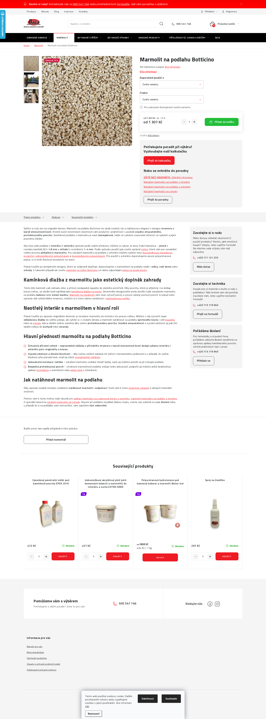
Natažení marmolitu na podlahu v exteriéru (167, 187)
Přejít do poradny (157, 199)
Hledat (161, 24)
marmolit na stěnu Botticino (82, 270)
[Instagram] (217, 604)
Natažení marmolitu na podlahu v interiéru (167, 182)
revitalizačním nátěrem (87, 357)
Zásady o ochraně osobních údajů (43, 664)
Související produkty (83, 217)
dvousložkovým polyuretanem (88, 256)
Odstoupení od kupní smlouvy (41, 669)
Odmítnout (148, 698)
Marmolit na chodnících (82, 295)
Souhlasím (171, 698)
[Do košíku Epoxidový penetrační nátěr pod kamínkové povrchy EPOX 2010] (63, 556)
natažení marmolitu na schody (63, 402)
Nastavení (93, 713)
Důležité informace (168, 177)
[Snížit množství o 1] (184, 122)
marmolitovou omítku (118, 298)
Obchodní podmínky (37, 658)
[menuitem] (38, 37)
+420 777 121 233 (207, 257)
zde (87, 706)
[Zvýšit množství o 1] (194, 122)
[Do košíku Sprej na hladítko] (227, 556)
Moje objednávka (35, 652)
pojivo (144, 249)
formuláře (123, 4)
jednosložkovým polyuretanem (52, 256)
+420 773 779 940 (207, 305)
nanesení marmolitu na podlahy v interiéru (154, 398)
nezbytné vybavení (139, 388)
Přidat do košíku (224, 122)
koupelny (170, 320)
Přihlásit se (203, 361)
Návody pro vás (34, 646)
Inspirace (69, 11)
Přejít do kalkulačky (159, 160)
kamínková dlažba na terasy (86, 291)
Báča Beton (153, 135)
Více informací (172, 66)
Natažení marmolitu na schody (160, 191)
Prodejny (31, 11)
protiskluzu (43, 370)
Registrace (231, 11)
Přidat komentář (56, 440)
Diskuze (56, 217)
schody (37, 323)
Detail (160, 557)
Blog (56, 11)
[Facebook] (210, 604)
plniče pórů (77, 370)
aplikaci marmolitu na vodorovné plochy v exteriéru (102, 398)
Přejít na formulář (207, 314)
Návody (45, 11)
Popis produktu (32, 217)
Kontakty (83, 11)
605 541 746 (81, 4)
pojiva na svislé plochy (134, 270)
